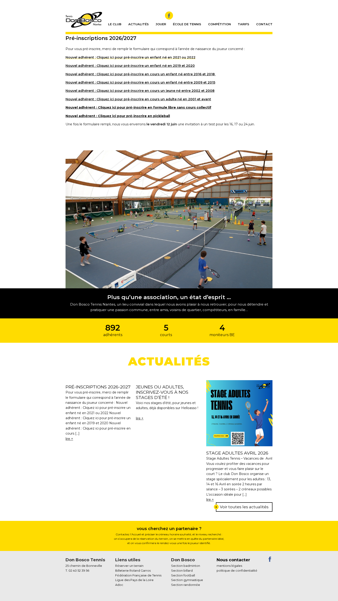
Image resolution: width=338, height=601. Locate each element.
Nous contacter (233, 559)
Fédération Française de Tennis (138, 575)
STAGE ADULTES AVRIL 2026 (237, 453)
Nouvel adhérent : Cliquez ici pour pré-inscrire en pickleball (118, 116)
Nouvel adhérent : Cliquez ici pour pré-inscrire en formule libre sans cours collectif (138, 107)
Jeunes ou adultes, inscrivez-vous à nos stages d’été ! (162, 392)
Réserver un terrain (129, 565)
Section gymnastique (187, 580)
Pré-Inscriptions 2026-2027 (98, 387)
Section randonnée (185, 585)
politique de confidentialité (237, 570)
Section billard (182, 570)
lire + (69, 439)
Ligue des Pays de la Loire (134, 580)
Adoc (119, 585)
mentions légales (229, 565)
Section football (183, 575)
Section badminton (185, 565)
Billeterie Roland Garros (133, 570)
